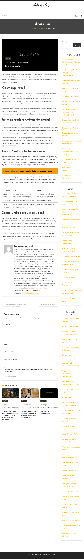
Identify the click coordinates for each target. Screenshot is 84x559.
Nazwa (6, 345)
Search (78, 16)
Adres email (8, 352)
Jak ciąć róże (12, 66)
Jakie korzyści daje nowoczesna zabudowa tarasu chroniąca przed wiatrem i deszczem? (10, 415)
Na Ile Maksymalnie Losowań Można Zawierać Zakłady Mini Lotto (14, 305)
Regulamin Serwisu (49, 554)
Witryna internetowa (10, 359)
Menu (6, 16)
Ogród (8, 58)
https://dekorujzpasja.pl (30, 293)
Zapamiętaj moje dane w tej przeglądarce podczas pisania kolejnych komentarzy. (28, 370)
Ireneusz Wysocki (23, 62)
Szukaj (64, 42)
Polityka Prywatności (34, 554)
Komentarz (8, 325)
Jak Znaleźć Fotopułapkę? (48, 304)
